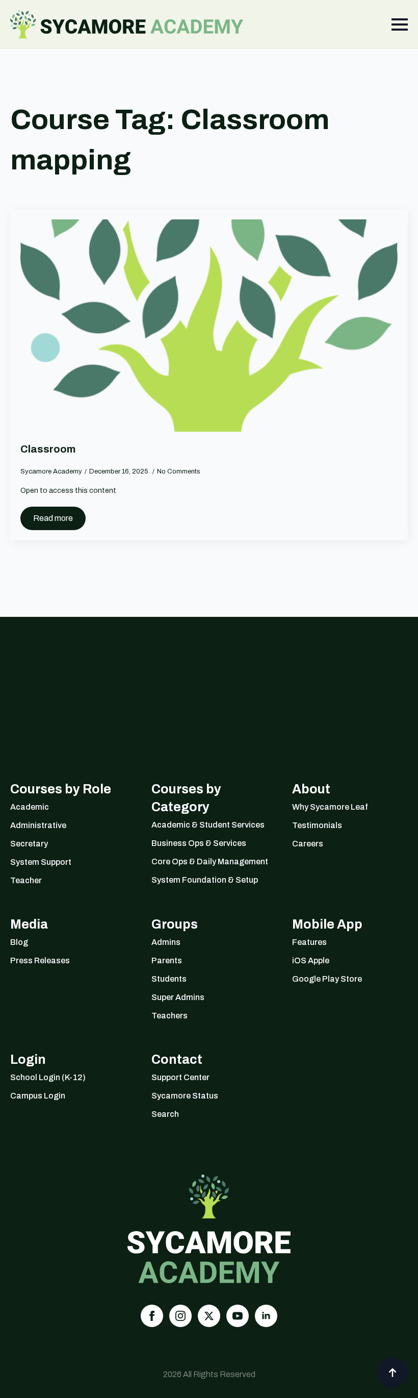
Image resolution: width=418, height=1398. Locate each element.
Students (169, 979)
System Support (40, 862)
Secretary (29, 843)
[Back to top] (392, 1372)
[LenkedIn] (266, 1316)
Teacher (26, 880)
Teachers (169, 1015)
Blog (19, 942)
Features (309, 942)
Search (165, 1114)
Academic (29, 807)
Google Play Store (327, 979)
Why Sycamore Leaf (330, 807)
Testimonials (317, 825)
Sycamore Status (184, 1095)
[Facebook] (152, 1316)
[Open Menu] (399, 24)
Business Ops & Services (198, 843)
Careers (307, 843)
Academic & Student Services (208, 824)
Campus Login (37, 1095)
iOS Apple (310, 960)
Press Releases (40, 960)
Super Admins (177, 997)
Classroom (47, 449)
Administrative (38, 825)
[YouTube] (237, 1316)
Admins (165, 942)
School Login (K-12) (48, 1077)
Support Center (180, 1077)
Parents (166, 960)
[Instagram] (180, 1316)
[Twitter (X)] (209, 1316)
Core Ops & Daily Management (209, 861)
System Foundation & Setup (204, 880)
